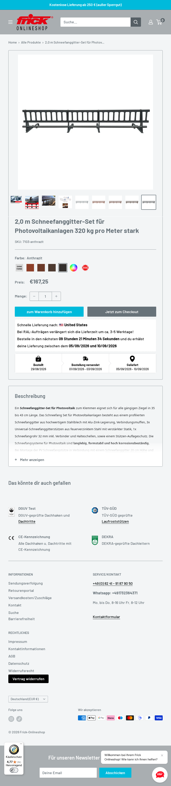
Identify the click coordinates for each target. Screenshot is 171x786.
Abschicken (115, 772)
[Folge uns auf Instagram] (11, 718)
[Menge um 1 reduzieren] (34, 296)
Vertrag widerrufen (28, 678)
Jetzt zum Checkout (121, 311)
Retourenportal (21, 590)
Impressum (17, 641)
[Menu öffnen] (10, 22)
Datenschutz (18, 663)
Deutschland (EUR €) (25, 699)
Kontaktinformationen (26, 648)
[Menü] (21, 744)
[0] (159, 22)
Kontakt (14, 605)
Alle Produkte (31, 42)
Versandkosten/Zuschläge (30, 597)
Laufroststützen (115, 521)
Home (12, 42)
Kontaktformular (106, 616)
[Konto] (151, 22)
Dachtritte (26, 521)
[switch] (14, 770)
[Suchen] (136, 22)
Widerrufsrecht (21, 670)
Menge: (21, 296)
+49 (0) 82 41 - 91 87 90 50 (113, 583)
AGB (11, 656)
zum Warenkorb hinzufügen (49, 311)
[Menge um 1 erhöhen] (56, 296)
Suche (13, 612)
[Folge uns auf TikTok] (19, 718)
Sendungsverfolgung (25, 583)
